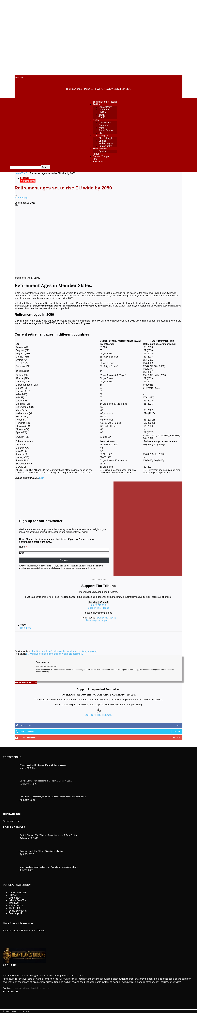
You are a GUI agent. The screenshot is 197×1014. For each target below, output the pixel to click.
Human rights (105, 146)
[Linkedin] (82, 215)
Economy (103, 125)
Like (178, 725)
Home (18, 173)
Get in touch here (11, 821)
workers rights (105, 143)
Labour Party (105, 107)
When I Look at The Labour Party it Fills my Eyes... (43, 765)
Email (22, 553)
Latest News (104, 122)
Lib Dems (103, 112)
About (96, 154)
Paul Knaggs (21, 197)
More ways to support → (98, 620)
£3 (92, 605)
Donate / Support (101, 156)
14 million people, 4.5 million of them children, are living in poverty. (64, 651)
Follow (177, 731)
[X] (51, 215)
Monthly (93, 602)
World (101, 128)
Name (22, 547)
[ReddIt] (92, 215)
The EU (102, 117)
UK (100, 133)
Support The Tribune (98, 608)
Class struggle (105, 138)
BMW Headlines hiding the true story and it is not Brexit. (54, 654)
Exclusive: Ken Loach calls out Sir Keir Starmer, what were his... (49, 867)
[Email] (103, 215)
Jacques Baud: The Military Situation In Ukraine (41, 851)
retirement (25, 628)
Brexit (101, 115)
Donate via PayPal (106, 617)
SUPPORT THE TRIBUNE (98, 715)
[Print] (113, 215)
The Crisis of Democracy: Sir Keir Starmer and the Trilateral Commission (53, 797)
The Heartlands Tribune (105, 102)
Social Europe (105, 130)
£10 (99, 605)
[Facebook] (41, 215)
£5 (95, 605)
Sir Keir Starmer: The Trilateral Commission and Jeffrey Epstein (48, 835)
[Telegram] (123, 215)
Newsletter (98, 161)
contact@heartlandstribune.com (32, 988)
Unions (102, 141)
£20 (104, 605)
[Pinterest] (61, 215)
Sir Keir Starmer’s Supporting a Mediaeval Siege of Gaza (46, 781)
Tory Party (103, 109)
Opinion (102, 151)
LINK (41, 478)
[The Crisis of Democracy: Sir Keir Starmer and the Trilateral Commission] (10, 764)
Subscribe (175, 738)
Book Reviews (100, 148)
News (96, 120)
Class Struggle (100, 135)
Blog (95, 159)
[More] (134, 215)
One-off (104, 602)
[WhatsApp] (72, 215)
